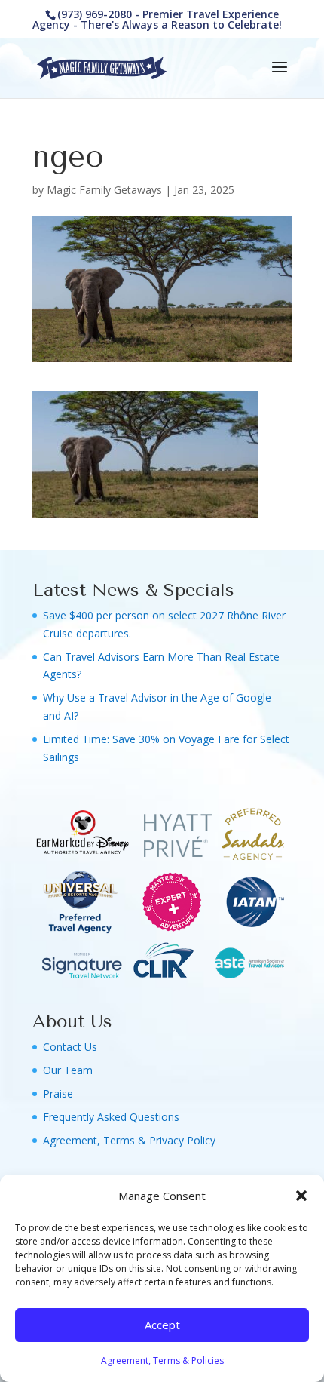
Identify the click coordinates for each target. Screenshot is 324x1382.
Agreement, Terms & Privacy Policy (129, 1140)
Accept (162, 1324)
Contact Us (70, 1047)
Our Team (68, 1070)
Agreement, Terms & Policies (162, 1360)
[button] (301, 1195)
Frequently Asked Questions (111, 1117)
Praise (58, 1093)
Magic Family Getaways (104, 190)
